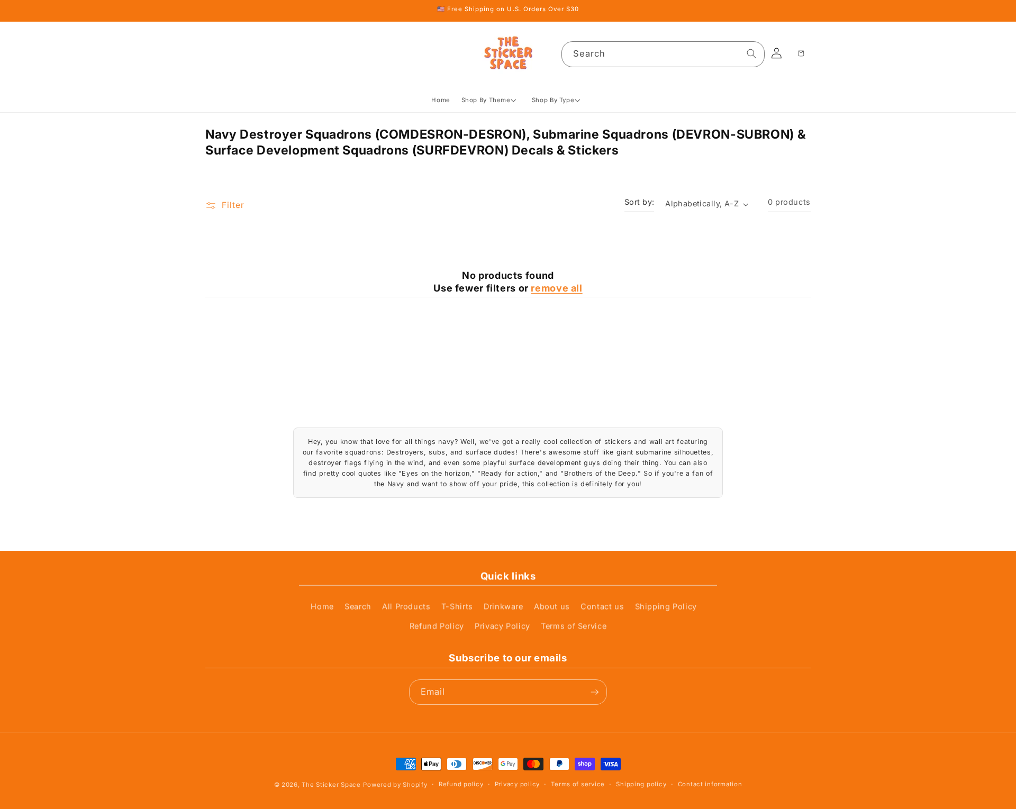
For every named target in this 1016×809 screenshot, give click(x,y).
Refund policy (461, 784)
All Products (406, 606)
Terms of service (578, 784)
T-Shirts (457, 606)
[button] (491, 100)
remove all (556, 288)
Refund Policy (437, 626)
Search (357, 606)
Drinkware (503, 606)
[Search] (752, 54)
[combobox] (663, 54)
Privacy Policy (502, 626)
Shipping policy (641, 784)
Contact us (602, 606)
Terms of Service (573, 626)
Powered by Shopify (395, 784)
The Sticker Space (331, 784)
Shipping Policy (666, 606)
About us (552, 606)
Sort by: (639, 202)
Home (322, 606)
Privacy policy (517, 784)
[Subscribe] (594, 692)
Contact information (710, 784)
